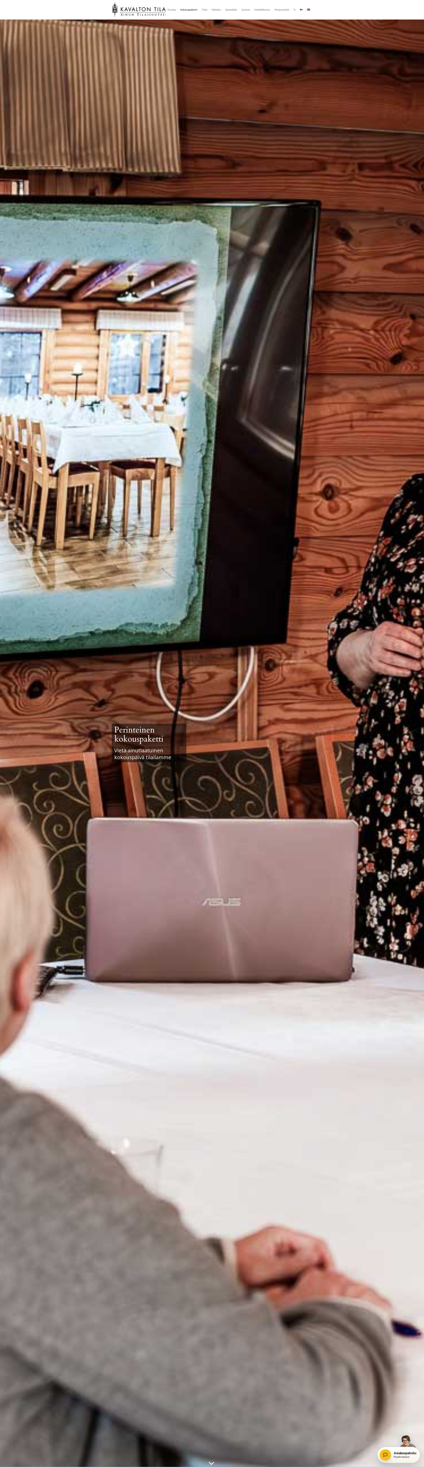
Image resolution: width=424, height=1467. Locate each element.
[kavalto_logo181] (139, 10)
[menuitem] (171, 10)
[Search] (295, 10)
